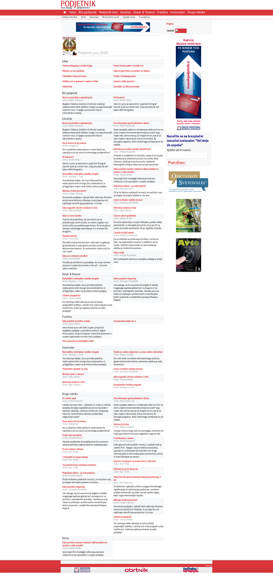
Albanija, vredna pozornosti (74, 190)
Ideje (72, 12)
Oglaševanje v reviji (101, 562)
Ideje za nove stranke (71, 215)
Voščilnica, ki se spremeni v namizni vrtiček (80, 81)
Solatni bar (67, 86)
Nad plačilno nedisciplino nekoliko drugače (80, 173)
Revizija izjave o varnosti (73, 374)
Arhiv (83, 17)
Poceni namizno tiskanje (72, 449)
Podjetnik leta (108, 12)
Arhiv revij (87, 562)
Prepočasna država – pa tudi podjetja (130, 185)
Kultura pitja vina (121, 424)
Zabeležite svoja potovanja (74, 76)
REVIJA (64, 562)
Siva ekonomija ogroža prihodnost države (131, 123)
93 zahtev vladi (69, 398)
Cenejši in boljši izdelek (124, 232)
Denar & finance (144, 12)
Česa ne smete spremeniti (125, 215)
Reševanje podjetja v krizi (125, 207)
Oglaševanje (129, 17)
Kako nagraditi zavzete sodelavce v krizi (79, 207)
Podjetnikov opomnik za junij (75, 368)
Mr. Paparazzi (119, 97)
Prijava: (170, 23)
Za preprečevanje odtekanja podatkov (79, 464)
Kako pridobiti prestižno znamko (76, 321)
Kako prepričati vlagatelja (125, 278)
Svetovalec (177, 12)
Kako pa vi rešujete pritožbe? (75, 255)
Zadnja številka (69, 17)
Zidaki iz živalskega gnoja (125, 76)
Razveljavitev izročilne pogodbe (127, 384)
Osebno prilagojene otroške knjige (77, 65)
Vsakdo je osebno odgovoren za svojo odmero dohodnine (138, 351)
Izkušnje (125, 12)
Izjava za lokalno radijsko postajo (128, 199)
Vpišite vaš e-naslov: (179, 150)
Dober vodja (119, 252)
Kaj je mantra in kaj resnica (74, 142)
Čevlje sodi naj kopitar (72, 435)
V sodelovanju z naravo (124, 438)
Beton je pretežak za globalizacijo (77, 97)
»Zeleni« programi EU (71, 295)
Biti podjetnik (88, 12)
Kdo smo (114, 562)
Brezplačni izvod (110, 17)
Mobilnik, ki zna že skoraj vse (126, 468)
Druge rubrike (196, 12)
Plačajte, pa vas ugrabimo (73, 70)
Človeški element (69, 235)
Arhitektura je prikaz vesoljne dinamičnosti (132, 149)
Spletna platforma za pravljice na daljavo (132, 70)
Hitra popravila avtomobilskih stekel (78, 340)
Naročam (94, 17)
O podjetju (144, 17)
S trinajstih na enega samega (75, 456)
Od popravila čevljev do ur (125, 321)
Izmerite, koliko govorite (124, 81)
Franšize (162, 12)
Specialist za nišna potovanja (126, 86)
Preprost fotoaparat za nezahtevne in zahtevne (135, 461)
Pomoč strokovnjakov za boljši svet (129, 65)
